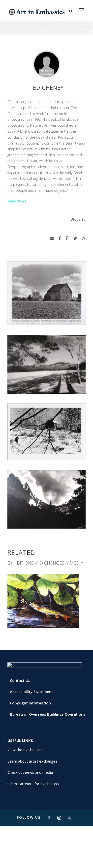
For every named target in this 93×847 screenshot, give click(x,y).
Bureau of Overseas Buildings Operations (47, 714)
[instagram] (84, 238)
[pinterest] (67, 238)
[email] (52, 238)
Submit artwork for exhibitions (33, 783)
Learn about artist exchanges (32, 761)
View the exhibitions (24, 749)
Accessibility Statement (31, 691)
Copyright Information (30, 702)
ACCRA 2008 (46, 617)
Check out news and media (30, 772)
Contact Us (20, 680)
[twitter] (75, 238)
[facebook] (60, 238)
